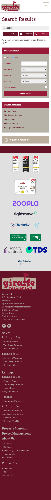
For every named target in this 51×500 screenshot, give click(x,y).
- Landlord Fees (9, 418)
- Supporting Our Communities (15, 450)
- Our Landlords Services (13, 414)
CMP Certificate (9, 316)
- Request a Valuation (12, 358)
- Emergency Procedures (13, 401)
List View (14, 34)
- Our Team (7, 447)
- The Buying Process (12, 345)
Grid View (29, 34)
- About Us (7, 443)
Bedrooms (8, 69)
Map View (45, 34)
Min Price (7, 75)
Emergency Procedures (14, 127)
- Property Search (10, 341)
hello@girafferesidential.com (18, 307)
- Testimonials (8, 454)
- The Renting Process (12, 384)
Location (7, 64)
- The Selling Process (12, 361)
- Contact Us (8, 475)
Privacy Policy (8, 313)
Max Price (7, 81)
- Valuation (7, 468)
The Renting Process (13, 115)
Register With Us (11, 123)
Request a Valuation (19, 139)
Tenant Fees (9, 119)
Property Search (11, 111)
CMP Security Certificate (13, 319)
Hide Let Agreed (10, 87)
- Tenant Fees (8, 388)
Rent (16, 58)
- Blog (4, 472)
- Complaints (8, 457)
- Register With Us (10, 421)
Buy (8, 58)
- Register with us (10, 348)
